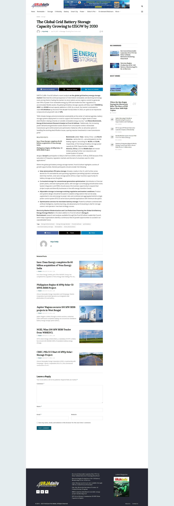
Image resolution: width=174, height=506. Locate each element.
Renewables (58, 227)
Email (39, 414)
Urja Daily (45, 31)
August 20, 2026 (47, 271)
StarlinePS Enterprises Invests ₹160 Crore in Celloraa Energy (126, 136)
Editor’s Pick (91, 12)
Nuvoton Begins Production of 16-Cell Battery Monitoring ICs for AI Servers (86, 479)
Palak (40, 271)
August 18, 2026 (47, 290)
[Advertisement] (123, 28)
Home (38, 17)
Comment (40, 384)
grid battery (86, 224)
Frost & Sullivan (76, 224)
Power (82, 12)
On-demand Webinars (106, 12)
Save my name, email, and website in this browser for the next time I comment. (65, 423)
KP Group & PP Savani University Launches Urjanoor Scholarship (125, 128)
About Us (127, 503)
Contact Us (135, 503)
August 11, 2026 (47, 335)
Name (39, 406)
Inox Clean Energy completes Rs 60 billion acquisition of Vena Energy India (49, 143)
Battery (66, 12)
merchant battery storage (45, 227)
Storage (50, 12)
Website (74, 414)
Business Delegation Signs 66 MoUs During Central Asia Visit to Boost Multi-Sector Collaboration (126, 145)
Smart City (74, 12)
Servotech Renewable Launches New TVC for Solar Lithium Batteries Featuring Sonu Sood (129, 54)
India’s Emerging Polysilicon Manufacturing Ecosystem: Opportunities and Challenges (124, 120)
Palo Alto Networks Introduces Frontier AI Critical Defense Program (85, 488)
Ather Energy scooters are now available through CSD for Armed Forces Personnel (87, 484)
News (33, 12)
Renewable (40, 12)
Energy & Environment (47, 224)
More (117, 12)
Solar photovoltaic (69, 227)
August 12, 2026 (47, 313)
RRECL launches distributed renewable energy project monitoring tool (86, 492)
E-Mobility (58, 12)
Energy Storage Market (63, 224)
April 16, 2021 (54, 31)
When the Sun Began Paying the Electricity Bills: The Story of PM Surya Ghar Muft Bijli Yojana (119, 106)
